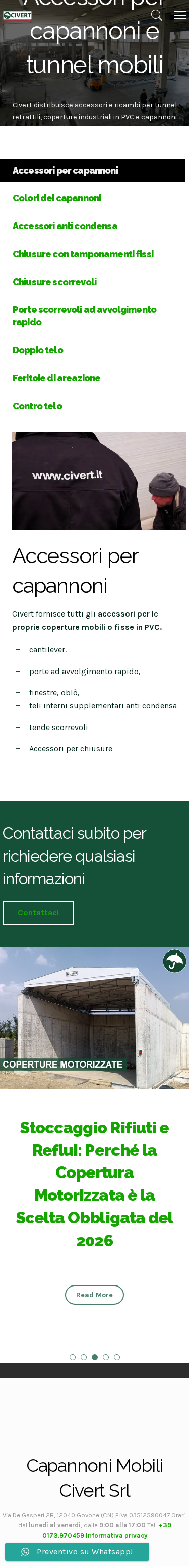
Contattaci (38, 912)
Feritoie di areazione (56, 378)
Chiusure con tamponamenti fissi (83, 254)
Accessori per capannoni (65, 170)
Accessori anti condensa (65, 225)
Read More (94, 1295)
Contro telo (37, 406)
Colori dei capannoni (57, 198)
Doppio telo (38, 350)
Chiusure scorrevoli (54, 281)
